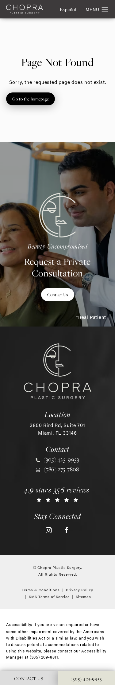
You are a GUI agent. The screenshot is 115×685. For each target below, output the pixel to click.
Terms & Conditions (41, 590)
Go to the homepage (30, 99)
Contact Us (57, 294)
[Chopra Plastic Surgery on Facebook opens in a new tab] (66, 530)
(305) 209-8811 (44, 657)
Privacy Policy (79, 590)
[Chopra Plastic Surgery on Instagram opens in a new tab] (48, 530)
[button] (105, 9)
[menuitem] (48, 530)
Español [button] (68, 9)
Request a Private (57, 260)
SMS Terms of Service (49, 596)
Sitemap (83, 596)
